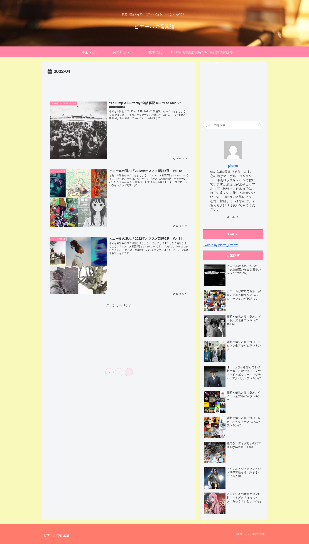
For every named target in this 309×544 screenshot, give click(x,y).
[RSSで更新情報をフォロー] (238, 217)
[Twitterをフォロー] (228, 217)
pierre (233, 165)
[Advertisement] (119, 85)
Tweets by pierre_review (220, 244)
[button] (259, 125)
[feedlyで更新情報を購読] (233, 217)
